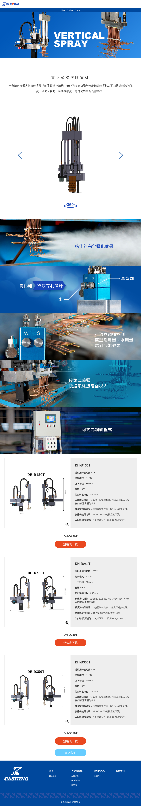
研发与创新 (75, 780)
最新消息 (52, 776)
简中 (71, 10)
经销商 (74, 784)
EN (78, 10)
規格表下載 (70, 544)
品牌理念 (75, 776)
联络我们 (70, 752)
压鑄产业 (97, 776)
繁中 (63, 10)
